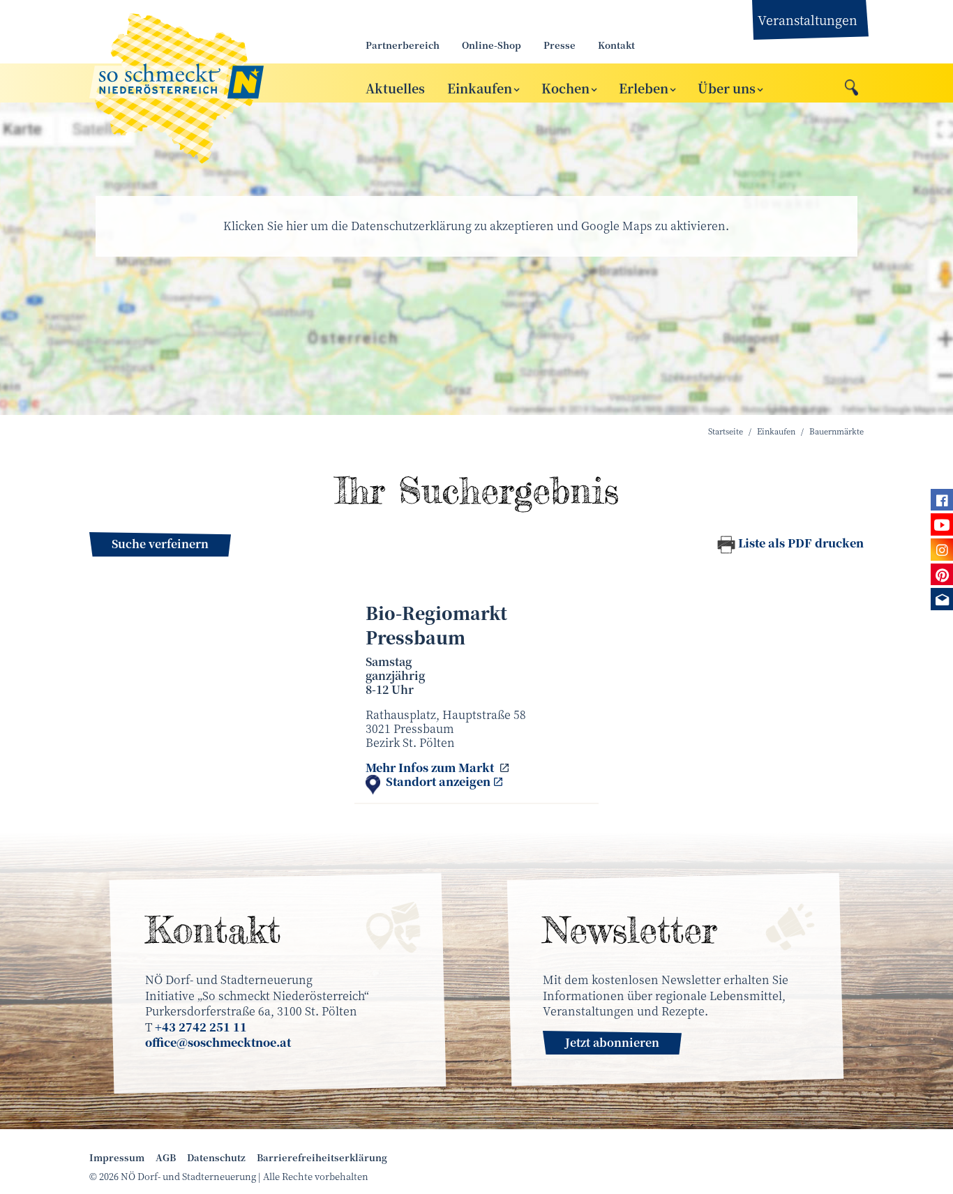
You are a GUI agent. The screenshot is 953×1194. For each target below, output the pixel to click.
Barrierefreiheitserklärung (322, 1157)
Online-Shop (491, 45)
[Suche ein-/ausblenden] (851, 84)
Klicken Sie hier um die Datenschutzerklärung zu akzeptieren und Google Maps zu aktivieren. (476, 226)
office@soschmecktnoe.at (218, 1042)
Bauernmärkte (836, 431)
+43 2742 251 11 (201, 1027)
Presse (559, 45)
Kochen (565, 87)
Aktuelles (395, 87)
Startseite (725, 431)
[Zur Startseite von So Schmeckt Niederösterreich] (211, 83)
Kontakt (616, 45)
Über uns (727, 87)
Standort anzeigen (438, 782)
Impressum (116, 1157)
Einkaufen (479, 87)
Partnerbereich (403, 45)
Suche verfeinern (160, 544)
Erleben (643, 87)
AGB (166, 1157)
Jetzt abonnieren (612, 1042)
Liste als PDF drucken (801, 543)
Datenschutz (216, 1157)
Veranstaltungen (807, 19)
